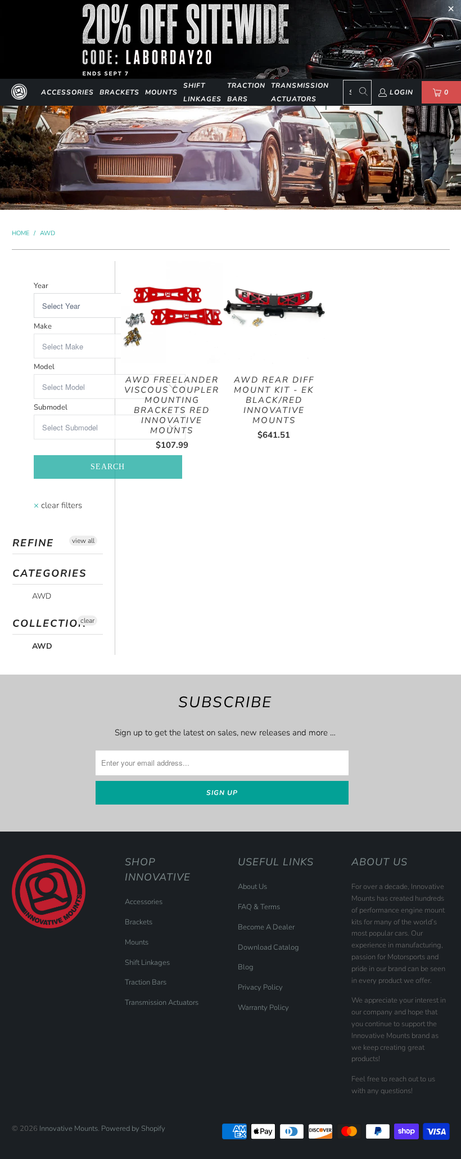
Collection (49, 623)
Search (108, 466)
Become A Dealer (266, 927)
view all (83, 540)
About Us (252, 887)
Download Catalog (268, 947)
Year (41, 286)
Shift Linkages (202, 92)
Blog (246, 967)
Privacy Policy (260, 987)
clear (87, 620)
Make (43, 326)
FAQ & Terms (259, 907)
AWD (40, 596)
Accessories (67, 92)
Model (44, 367)
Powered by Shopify (133, 1129)
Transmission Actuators (300, 92)
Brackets (119, 92)
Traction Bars (246, 92)
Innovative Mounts (68, 1129)
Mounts (161, 92)
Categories (49, 573)
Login (401, 92)
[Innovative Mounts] (19, 92)
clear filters (58, 505)
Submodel (50, 407)
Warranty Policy (263, 1008)
